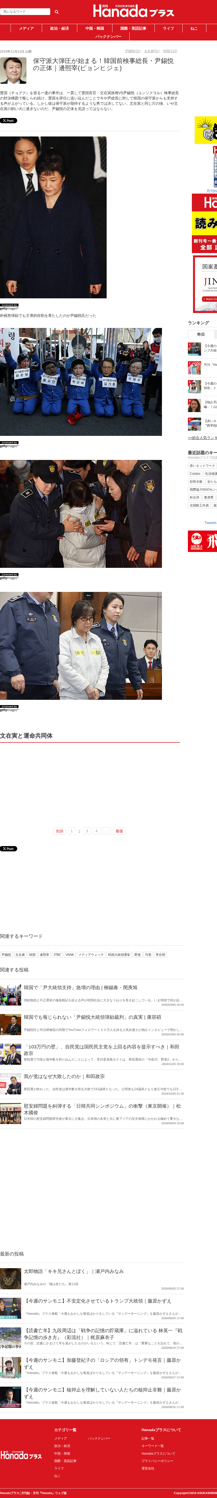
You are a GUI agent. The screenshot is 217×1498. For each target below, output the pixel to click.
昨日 (201, 334)
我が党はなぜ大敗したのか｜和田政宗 (64, 1076)
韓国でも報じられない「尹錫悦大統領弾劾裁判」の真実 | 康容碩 (92, 1017)
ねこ (194, 28)
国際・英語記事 (133, 28)
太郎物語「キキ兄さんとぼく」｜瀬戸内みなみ (74, 1271)
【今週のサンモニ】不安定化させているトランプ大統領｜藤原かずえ (97, 1301)
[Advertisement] (90, 784)
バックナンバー (108, 36)
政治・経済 (59, 28)
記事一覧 (148, 1438)
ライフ (168, 28)
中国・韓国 (94, 28)
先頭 (59, 831)
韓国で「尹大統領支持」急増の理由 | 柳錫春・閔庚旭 (80, 987)
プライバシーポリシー (157, 1461)
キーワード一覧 (153, 1446)
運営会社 (148, 1468)
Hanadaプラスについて (158, 1453)
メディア (26, 28)
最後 (119, 831)
